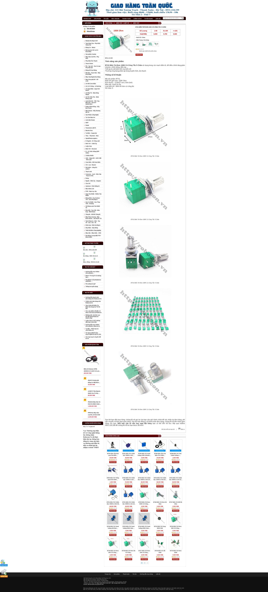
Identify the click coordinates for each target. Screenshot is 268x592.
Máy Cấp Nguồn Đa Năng (93, 77)
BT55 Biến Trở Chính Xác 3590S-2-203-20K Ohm (144, 479)
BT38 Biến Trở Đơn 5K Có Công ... (128, 551)
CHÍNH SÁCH (137, 18)
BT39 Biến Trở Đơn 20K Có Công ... (113, 551)
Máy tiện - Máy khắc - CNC (93, 233)
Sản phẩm (117, 574)
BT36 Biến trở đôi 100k (160, 551)
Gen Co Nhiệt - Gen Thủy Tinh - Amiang (93, 202)
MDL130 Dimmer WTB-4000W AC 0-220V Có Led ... (92, 370)
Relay (87, 178)
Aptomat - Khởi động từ (93, 186)
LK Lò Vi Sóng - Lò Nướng (93, 86)
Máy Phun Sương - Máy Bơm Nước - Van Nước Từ (94, 217)
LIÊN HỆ (158, 18)
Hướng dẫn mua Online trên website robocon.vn (93, 325)
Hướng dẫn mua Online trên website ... (92, 272)
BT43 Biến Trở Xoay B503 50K (160, 527)
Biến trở (136, 23)
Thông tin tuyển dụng (92, 286)
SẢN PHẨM (97, 18)
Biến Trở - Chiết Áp (122, 23)
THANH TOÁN (126, 18)
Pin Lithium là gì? (91, 284)
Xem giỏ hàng (91, 28)
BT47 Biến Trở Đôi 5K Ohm (175, 503)
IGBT (87, 122)
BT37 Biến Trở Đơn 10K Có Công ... (144, 551)
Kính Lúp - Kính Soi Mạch (93, 225)
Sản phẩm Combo (91, 54)
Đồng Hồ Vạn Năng (91, 70)
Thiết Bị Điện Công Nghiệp (93, 230)
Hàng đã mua (91, 31)
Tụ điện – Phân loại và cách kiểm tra (92, 329)
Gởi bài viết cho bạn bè (168, 429)
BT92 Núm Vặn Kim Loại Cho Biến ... (113, 454)
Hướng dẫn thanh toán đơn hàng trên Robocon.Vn (93, 298)
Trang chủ (108, 574)
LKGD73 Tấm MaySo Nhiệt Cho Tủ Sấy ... (94, 392)
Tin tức (135, 574)
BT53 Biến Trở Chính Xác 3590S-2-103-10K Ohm (175, 479)
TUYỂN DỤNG (148, 18)
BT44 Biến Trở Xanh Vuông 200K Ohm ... (144, 527)
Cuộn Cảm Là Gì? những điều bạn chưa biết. (93, 321)
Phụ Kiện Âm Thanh (91, 61)
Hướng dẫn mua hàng (146, 574)
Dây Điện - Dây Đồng (92, 228)
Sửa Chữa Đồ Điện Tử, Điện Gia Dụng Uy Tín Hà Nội (93, 307)
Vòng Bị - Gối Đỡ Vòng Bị (93, 214)
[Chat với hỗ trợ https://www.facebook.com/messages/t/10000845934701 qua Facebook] (94, 247)
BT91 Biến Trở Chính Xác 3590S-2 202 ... (128, 454)
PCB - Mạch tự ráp (91, 191)
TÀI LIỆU (106, 18)
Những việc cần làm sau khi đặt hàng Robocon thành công (93, 316)
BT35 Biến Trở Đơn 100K (175, 551)
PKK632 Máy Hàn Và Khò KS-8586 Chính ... (94, 403)
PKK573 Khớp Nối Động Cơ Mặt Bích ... (94, 381)
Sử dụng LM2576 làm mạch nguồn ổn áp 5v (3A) (93, 333)
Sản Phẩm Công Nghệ (92, 115)
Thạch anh (89, 171)
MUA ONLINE (115, 18)
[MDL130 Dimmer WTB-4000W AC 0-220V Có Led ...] (92, 358)
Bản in (183, 429)
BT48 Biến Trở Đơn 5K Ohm (160, 503)
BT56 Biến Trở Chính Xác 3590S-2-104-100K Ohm (128, 479)
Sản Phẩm (108, 23)
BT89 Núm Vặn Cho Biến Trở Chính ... (160, 454)
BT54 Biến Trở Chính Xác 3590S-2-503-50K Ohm (159, 479)
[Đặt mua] (139, 55)
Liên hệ (158, 574)
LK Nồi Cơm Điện (91, 83)
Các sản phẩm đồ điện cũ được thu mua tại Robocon (93, 311)
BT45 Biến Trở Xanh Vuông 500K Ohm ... (129, 527)
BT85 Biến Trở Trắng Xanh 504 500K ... (113, 478)
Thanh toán (126, 574)
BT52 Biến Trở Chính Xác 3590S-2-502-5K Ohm (113, 503)
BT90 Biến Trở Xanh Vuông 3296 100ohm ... (144, 454)
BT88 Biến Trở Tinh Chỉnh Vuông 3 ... (175, 454)
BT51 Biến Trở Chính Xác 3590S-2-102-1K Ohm (128, 503)
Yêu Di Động (178, 589)
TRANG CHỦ (87, 18)
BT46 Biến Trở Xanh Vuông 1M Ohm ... (113, 527)
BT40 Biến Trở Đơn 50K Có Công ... (175, 527)
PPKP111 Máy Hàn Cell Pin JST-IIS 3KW (94, 414)
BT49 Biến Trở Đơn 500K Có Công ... (144, 503)
